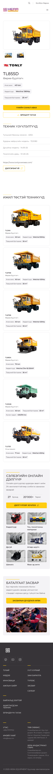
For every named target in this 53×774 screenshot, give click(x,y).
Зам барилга (34, 675)
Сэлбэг (31, 691)
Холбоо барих (42, 3)
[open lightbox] (26, 35)
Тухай (6, 670)
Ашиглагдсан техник (10, 706)
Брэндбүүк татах (12, 713)
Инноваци (9, 680)
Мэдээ (6, 675)
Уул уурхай (34, 670)
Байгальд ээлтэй (12, 700)
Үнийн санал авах (26, 107)
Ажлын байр (10, 686)
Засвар (31, 686)
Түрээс (31, 680)
